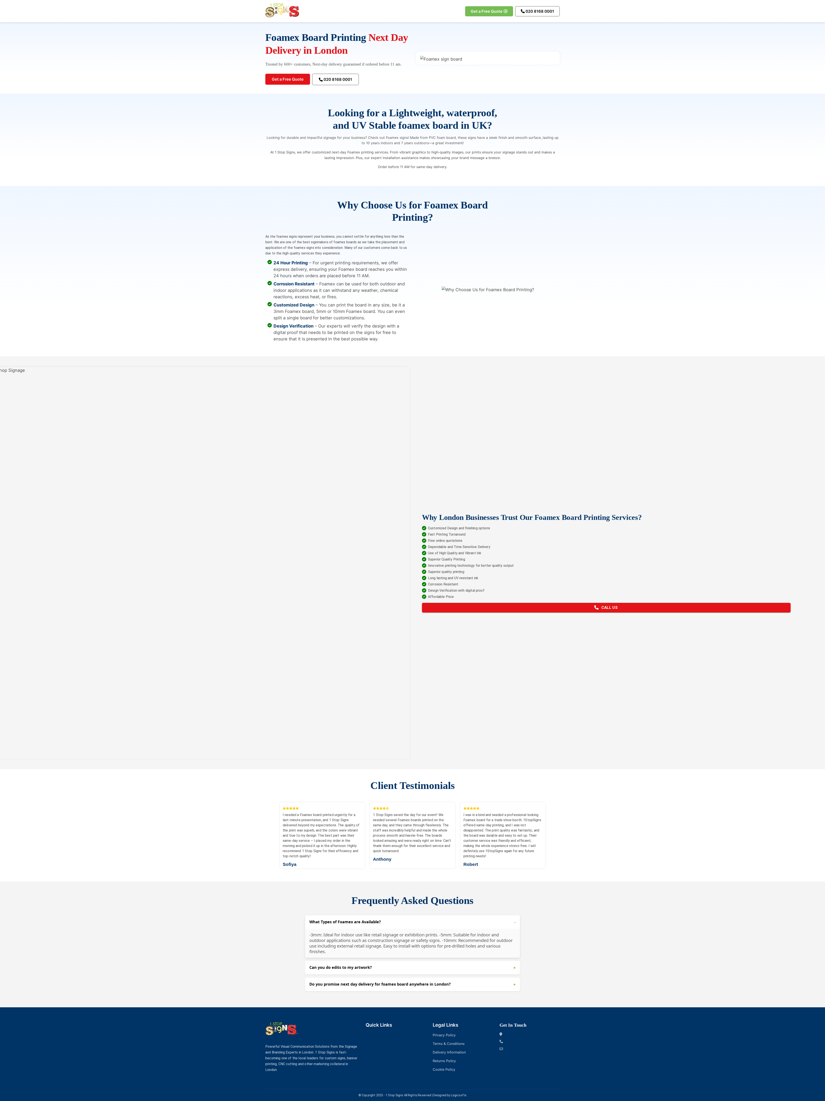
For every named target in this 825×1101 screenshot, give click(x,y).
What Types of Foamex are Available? (412, 922)
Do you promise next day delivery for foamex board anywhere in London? (412, 984)
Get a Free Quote (487, 11)
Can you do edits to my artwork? (412, 968)
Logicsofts (459, 1095)
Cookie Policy (444, 1069)
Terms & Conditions (448, 1043)
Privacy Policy (444, 1035)
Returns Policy (444, 1061)
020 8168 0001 (540, 11)
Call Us (609, 607)
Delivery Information (449, 1052)
